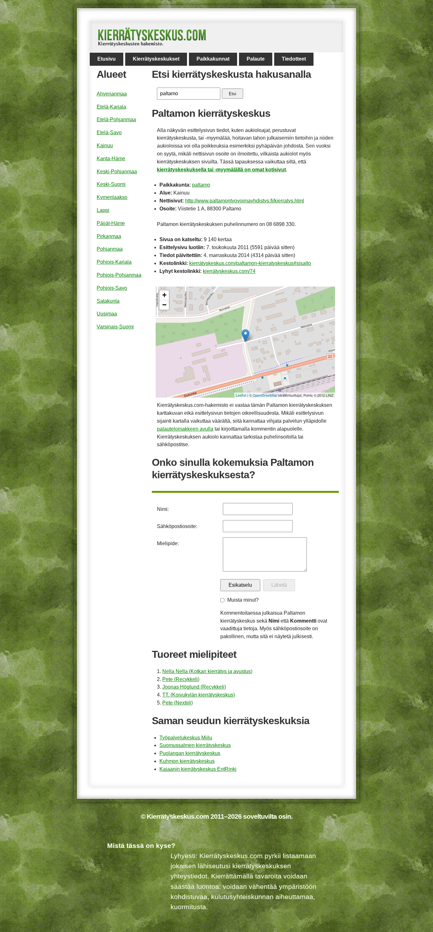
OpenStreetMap (265, 395)
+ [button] (164, 295)
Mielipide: (168, 543)
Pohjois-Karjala (114, 262)
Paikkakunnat (213, 59)
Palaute (256, 59)
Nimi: (163, 509)
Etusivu (106, 59)
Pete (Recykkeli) (180, 679)
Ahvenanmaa (112, 93)
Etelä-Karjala (111, 106)
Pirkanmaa (109, 236)
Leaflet (241, 395)
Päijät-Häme (111, 223)
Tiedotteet (294, 59)
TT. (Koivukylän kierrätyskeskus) (198, 694)
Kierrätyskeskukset (156, 59)
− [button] (164, 305)
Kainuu (105, 145)
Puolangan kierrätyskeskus (189, 753)
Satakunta (108, 301)
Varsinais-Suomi (115, 326)
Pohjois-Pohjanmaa (119, 275)
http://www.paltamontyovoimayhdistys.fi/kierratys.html (244, 200)
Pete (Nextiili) (177, 702)
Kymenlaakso (112, 197)
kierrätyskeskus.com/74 (229, 271)
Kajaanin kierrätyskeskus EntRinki (197, 769)
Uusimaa (107, 313)
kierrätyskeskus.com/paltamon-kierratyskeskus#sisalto (250, 263)
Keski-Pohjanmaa (117, 171)
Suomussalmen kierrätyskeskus (195, 745)
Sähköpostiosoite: (177, 526)
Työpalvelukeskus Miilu (185, 737)
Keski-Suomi (111, 184)
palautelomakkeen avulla (185, 429)
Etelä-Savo (109, 132)
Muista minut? (243, 600)
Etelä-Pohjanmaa (116, 119)
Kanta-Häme (111, 158)
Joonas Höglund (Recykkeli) (194, 687)
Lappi (103, 210)
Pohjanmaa (110, 249)
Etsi (232, 93)
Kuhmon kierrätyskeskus (187, 761)
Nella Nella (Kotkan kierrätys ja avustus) (207, 671)
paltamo (201, 185)
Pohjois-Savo (112, 288)
